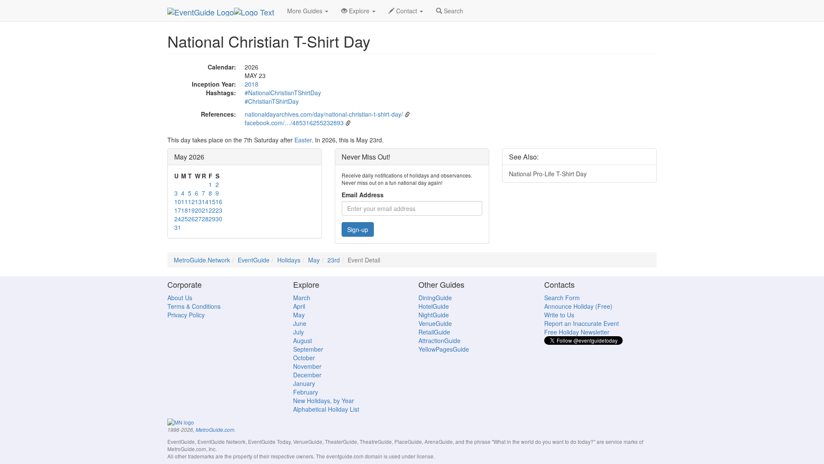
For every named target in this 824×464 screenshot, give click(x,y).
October (304, 357)
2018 (251, 84)
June (299, 323)
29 (212, 218)
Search (452, 10)
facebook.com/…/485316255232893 (294, 122)
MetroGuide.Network (202, 260)
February (305, 392)
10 (177, 201)
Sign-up (357, 229)
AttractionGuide (439, 340)
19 (191, 210)
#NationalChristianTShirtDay (283, 92)
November (307, 366)
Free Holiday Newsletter (576, 332)
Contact (406, 10)
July (298, 332)
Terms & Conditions (194, 306)
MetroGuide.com (215, 429)
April (299, 306)
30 (218, 218)
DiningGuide (435, 297)
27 (198, 218)
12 (191, 201)
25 (184, 218)
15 (212, 201)
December (307, 375)
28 (205, 218)
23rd (333, 260)
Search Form (562, 297)
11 (184, 201)
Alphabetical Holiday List (326, 409)
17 (177, 210)
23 (218, 210)
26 (191, 218)
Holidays (288, 260)
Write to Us (559, 314)
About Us (179, 297)
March (301, 297)
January (304, 383)
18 (184, 210)
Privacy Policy (186, 314)
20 (198, 210)
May (314, 260)
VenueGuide (435, 323)
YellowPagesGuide (443, 349)
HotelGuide (433, 306)
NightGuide (433, 314)
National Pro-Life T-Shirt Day (548, 173)
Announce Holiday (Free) (578, 306)
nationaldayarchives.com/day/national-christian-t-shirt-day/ (324, 114)
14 (205, 201)
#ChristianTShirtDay (272, 101)
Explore (359, 10)
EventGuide (254, 260)
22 (212, 210)
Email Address (363, 194)
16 (218, 201)
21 (205, 210)
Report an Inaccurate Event (581, 323)
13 (198, 201)
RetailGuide (434, 332)
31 (177, 227)
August (302, 340)
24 (177, 218)
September (308, 349)
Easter (303, 140)
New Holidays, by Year (323, 400)
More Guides (305, 10)
